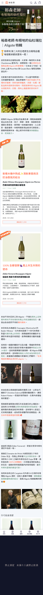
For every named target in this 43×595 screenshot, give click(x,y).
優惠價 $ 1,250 (22, 222)
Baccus (10, 2)
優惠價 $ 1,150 (21, 303)
